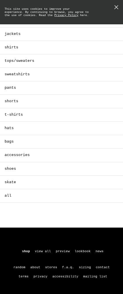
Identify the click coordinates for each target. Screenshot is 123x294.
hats (9, 128)
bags (9, 141)
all (8, 196)
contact (103, 267)
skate (10, 182)
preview (63, 251)
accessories (17, 155)
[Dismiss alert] (116, 8)
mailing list (95, 276)
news (100, 251)
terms (24, 276)
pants (10, 88)
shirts (11, 47)
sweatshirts (17, 74)
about (35, 267)
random (19, 267)
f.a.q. (68, 267)
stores (51, 267)
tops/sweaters (19, 61)
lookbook (83, 251)
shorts (11, 101)
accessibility (65, 276)
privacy (40, 276)
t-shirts (14, 115)
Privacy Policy (66, 15)
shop (26, 251)
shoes (10, 169)
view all (43, 251)
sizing (85, 267)
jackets (13, 34)
